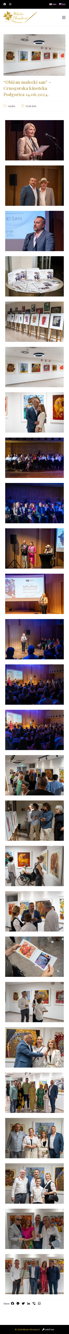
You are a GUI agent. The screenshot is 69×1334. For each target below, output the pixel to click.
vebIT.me (49, 1329)
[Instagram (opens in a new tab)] (10, 4)
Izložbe (11, 106)
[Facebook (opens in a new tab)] (6, 4)
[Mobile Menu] (63, 17)
